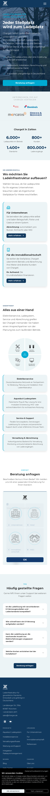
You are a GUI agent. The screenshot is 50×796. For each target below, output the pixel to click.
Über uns (30, 763)
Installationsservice (10, 737)
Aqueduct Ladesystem (12, 732)
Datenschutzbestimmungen (36, 771)
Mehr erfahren (14, 235)
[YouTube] (10, 721)
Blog (5, 763)
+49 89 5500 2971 (10, 712)
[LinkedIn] (5, 721)
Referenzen (32, 744)
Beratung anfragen (25, 83)
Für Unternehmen (34, 732)
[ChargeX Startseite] (5, 3)
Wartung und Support (12, 746)
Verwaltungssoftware (11, 741)
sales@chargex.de (10, 715)
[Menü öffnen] (45, 3)
